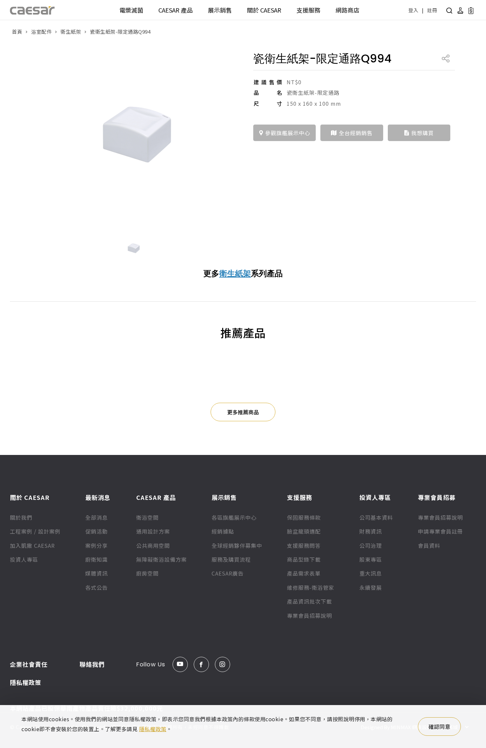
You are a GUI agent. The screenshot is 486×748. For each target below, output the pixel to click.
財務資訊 (370, 531)
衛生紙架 (71, 31)
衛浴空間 (147, 517)
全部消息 (96, 517)
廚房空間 (147, 573)
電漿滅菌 (131, 10)
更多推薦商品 (243, 412)
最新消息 (97, 497)
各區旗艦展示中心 (234, 517)
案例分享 (96, 545)
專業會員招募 (437, 497)
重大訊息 (370, 573)
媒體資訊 (96, 573)
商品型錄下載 (304, 559)
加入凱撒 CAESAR (32, 545)
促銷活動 (96, 531)
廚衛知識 (96, 559)
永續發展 (370, 587)
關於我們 (21, 517)
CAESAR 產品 (175, 10)
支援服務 (308, 10)
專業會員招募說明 (309, 615)
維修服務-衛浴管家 (310, 587)
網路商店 (347, 10)
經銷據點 (223, 531)
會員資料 (429, 545)
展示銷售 (220, 10)
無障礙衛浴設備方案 (161, 559)
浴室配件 (41, 31)
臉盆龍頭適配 (304, 531)
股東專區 (370, 559)
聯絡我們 (92, 664)
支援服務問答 (304, 545)
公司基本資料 (376, 517)
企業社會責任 (29, 664)
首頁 (17, 31)
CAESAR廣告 (228, 573)
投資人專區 (24, 559)
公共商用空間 (153, 545)
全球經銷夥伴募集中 (237, 545)
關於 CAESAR (264, 10)
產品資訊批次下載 (309, 601)
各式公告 (96, 587)
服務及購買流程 (231, 559)
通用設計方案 (153, 531)
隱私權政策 (25, 682)
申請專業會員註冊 (440, 531)
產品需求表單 (304, 573)
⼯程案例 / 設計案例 (35, 531)
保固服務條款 (304, 517)
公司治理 (370, 545)
